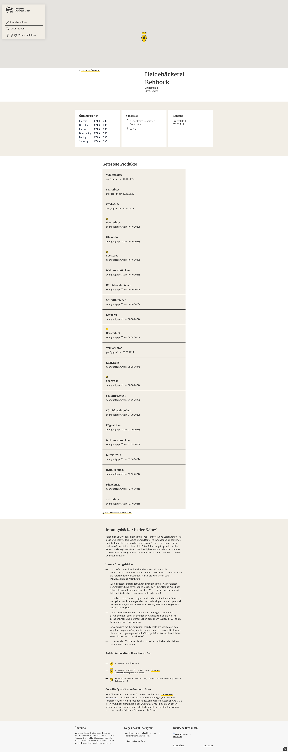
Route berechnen (18, 22)
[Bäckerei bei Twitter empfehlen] (11, 35)
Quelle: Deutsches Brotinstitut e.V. (117, 512)
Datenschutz (178, 745)
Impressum (208, 745)
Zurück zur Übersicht (90, 70)
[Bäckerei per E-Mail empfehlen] (15, 35)
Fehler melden (17, 28)
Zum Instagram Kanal (136, 741)
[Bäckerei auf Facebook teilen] (7, 35)
